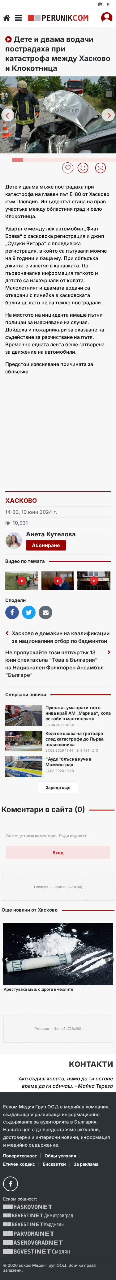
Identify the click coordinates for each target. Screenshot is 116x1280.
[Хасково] (27, 1207)
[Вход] (107, 18)
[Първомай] (28, 1233)
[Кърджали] (33, 1224)
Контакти (91, 1064)
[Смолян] (36, 1251)
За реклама (86, 1164)
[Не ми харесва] (103, 167)
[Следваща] (108, 114)
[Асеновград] (33, 1242)
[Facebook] (10, 1183)
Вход (58, 852)
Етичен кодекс (19, 1164)
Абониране (46, 545)
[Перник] (58, 18)
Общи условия (60, 1155)
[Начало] (7, 18)
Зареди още (58, 787)
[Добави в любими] (68, 167)
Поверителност (20, 1155)
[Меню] (18, 18)
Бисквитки (54, 1164)
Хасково (21, 500)
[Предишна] (7, 114)
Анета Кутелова (51, 534)
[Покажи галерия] (109, 94)
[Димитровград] (38, 1215)
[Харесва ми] (85, 167)
